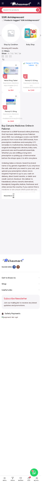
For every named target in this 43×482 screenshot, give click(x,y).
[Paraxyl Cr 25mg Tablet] (11, 101)
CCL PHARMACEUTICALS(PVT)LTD (33, 87)
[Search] (37, 10)
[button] (40, 35)
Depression (7, 83)
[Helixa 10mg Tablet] (11, 70)
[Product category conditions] (11, 35)
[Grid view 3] (6, 56)
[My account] (38, 3)
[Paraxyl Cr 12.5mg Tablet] (31, 70)
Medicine (15, 83)
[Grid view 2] (3, 56)
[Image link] (13, 260)
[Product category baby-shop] (30, 35)
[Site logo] (21, 3)
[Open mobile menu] (3, 3)
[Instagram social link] (18, 267)
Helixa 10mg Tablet (11, 80)
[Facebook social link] (14, 267)
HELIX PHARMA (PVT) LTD (11, 87)
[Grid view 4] (10, 56)
